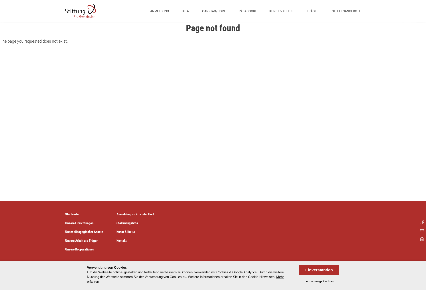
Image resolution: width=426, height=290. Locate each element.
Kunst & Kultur (281, 11)
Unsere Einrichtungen (79, 223)
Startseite (72, 214)
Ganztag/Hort (213, 11)
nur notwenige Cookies (319, 281)
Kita (185, 11)
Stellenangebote (346, 11)
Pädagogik (247, 11)
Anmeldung (159, 11)
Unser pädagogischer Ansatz (84, 232)
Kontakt (121, 241)
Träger (313, 11)
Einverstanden (319, 270)
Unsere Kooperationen (79, 249)
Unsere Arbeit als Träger (81, 241)
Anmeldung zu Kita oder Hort (135, 214)
